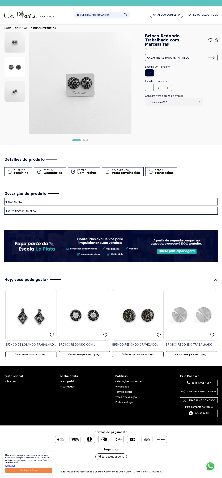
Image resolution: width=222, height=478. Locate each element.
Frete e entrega (124, 402)
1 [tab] (76, 140)
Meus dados (67, 386)
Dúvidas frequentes (201, 391)
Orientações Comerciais (129, 381)
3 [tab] (87, 140)
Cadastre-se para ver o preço (168, 57)
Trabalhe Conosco (202, 400)
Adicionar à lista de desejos (210, 40)
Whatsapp (202, 413)
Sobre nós (10, 381)
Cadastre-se (210, 15)
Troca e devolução (126, 397)
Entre (192, 15)
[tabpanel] (80, 83)
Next (216, 279)
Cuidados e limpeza (22, 211)
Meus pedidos (68, 381)
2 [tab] (84, 140)
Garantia (15, 202)
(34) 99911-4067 (201, 382)
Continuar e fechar (29, 470)
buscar (125, 15)
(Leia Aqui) (10, 466)
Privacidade (122, 386)
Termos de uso (124, 391)
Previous (212, 281)
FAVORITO (52, 335)
